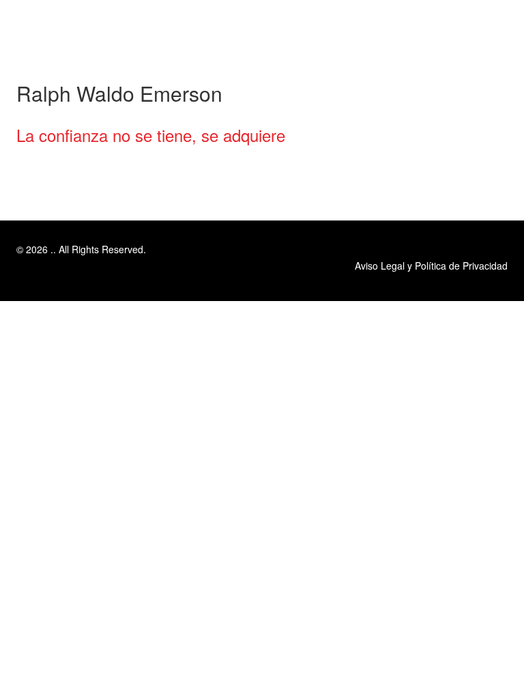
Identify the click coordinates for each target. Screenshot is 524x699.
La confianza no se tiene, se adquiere (150, 135)
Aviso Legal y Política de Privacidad (431, 265)
